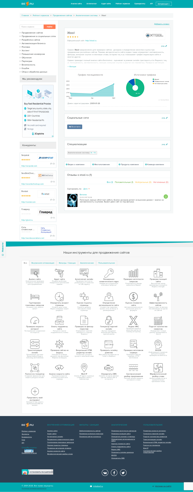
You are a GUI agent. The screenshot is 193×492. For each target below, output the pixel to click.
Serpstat (25, 155)
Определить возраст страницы (123, 436)
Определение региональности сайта (123, 440)
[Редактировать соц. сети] (165, 118)
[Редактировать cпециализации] (165, 144)
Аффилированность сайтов (90, 431)
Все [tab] (25, 263)
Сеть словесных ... (28, 228)
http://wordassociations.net (32, 238)
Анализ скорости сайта (56, 451)
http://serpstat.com (29, 166)
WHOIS (114, 455)
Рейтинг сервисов (123, 4)
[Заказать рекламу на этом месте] (52, 136)
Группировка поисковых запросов (60, 442)
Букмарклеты (140, 4)
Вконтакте (75, 127)
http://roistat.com (28, 202)
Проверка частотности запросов (123, 431)
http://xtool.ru (91, 40)
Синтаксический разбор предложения (152, 451)
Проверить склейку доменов (122, 452)
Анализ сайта (76, 4)
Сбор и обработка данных (33, 72)
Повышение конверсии (32, 54)
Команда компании (155, 164)
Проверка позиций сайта (121, 434)
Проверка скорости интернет (154, 431)
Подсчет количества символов (155, 436)
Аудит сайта (106, 4)
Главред (25, 209)
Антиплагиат (92, 4)
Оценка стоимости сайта (120, 444)
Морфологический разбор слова (60, 454)
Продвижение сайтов (62, 15)
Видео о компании (75, 164)
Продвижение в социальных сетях (38, 36)
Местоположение (102, 164)
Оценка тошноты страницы (57, 445)
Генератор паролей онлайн (153, 434)
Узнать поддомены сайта (121, 447)
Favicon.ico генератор (151, 445)
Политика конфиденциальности (34, 488)
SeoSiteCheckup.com (31, 173)
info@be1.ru (98, 486)
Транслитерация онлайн (152, 439)
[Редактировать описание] (164, 46)
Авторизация (163, 4)
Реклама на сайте (163, 486)
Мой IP (145, 448)
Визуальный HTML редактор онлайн (157, 442)
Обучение (26, 57)
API (151, 4)
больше (72, 67)
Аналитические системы (87, 15)
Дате (85, 189)
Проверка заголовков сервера (59, 448)
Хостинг (25, 50)
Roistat (24, 191)
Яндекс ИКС (115, 449)
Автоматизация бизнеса (32, 43)
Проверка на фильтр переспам (91, 434)
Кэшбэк (24, 68)
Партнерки (26, 61)
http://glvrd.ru (27, 220)
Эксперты (25, 434)
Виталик (83, 195)
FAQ (23, 440)
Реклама (25, 47)
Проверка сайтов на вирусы (90, 436)
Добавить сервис (161, 24)
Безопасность (27, 64)
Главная (25, 15)
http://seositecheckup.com (32, 184)
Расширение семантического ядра (60, 439)
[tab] (42, 263)
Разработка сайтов (30, 40)
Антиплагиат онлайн (55, 436)
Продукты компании (129, 164)
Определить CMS (118, 458)
